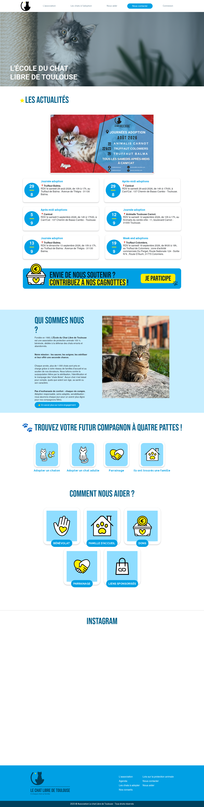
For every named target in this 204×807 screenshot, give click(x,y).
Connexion (168, 6)
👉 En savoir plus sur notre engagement (57, 405)
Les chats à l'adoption (81, 6)
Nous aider (112, 6)
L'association (49, 6)
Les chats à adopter (129, 785)
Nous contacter (140, 6)
